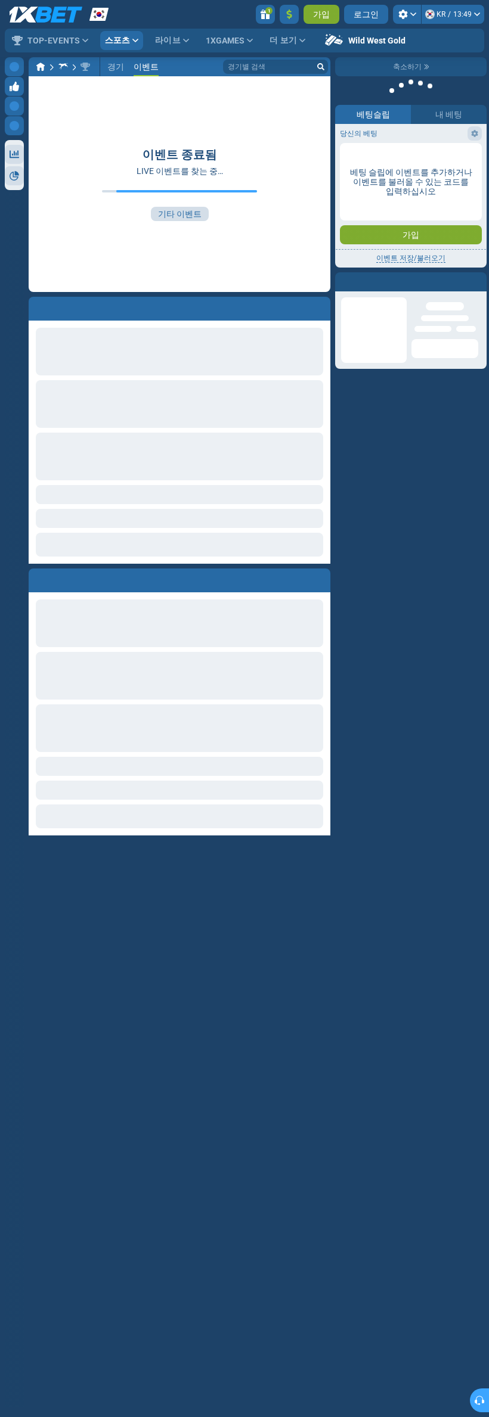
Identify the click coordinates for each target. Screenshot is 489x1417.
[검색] (321, 67)
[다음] (65, 578)
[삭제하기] (318, 578)
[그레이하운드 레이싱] (63, 66)
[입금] (289, 14)
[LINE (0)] (40, 66)
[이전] (38, 578)
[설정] (407, 14)
